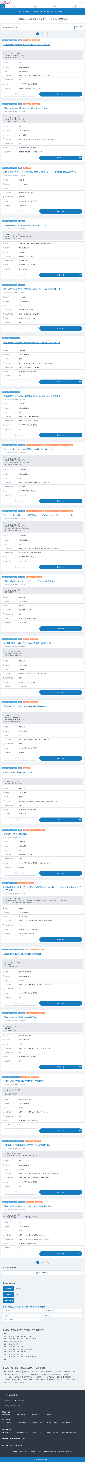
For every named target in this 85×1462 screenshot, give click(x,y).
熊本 (22, 1357)
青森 (10, 1336)
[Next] (82, 11)
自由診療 (6, 1374)
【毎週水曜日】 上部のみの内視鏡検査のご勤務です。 (27, 642)
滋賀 (22, 1349)
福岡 (10, 1357)
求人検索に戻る (44, 1273)
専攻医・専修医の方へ (52, 1432)
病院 (58, 1379)
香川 (10, 1354)
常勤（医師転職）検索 (12, 1395)
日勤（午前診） (10, 1311)
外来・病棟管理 (8, 1372)
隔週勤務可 (68, 1377)
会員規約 (33, 1451)
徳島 (14, 1354)
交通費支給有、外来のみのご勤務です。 (21, 772)
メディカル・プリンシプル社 (11, 1445)
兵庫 (18, 1349)
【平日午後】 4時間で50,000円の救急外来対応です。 (27, 706)
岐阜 (14, 1346)
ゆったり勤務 (9, 1320)
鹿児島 (34, 1357)
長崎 (18, 1357)
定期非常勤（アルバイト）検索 (15, 1400)
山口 (25, 1352)
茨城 (27, 1339)
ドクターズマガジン (52, 1422)
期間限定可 (17, 1379)
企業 (5, 1382)
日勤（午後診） (50, 1311)
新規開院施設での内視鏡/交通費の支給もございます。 (27, 225)
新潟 (19, 1341)
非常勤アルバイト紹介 (22, 1432)
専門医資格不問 (28, 1379)
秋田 (22, 1336)
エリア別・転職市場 (22, 1422)
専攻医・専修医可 (41, 1379)
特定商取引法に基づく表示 (50, 1451)
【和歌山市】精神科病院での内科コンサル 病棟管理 (26, 44)
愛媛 (18, 1354)
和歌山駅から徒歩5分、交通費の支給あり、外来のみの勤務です (31, 289)
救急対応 (18, 1372)
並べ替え (76, 26)
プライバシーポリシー (24, 1451)
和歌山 (30, 1349)
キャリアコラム (5, 1425)
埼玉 (18, 1339)
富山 (10, 1344)
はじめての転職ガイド (7, 1422)
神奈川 (22, 1339)
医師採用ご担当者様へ (79, 2)
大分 (25, 1357)
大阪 (10, 1349)
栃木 (30, 1339)
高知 (22, 1354)
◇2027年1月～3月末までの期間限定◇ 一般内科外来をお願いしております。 (38, 515)
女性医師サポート (36, 1432)
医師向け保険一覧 (21, 1415)
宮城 (18, 1336)
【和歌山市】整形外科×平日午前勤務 (20, 1017)
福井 (18, 1344)
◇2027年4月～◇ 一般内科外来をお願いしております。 (29, 449)
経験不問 (59, 1377)
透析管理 (34, 1372)
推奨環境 (40, 1451)
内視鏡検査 (49, 1372)
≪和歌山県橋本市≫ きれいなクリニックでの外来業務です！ (30, 581)
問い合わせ (70, 2)
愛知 (10, 1346)
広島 (10, 1352)
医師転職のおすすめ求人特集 (69, 1432)
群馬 (34, 1339)
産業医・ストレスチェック (19, 1374)
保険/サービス (6, 1412)
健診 (42, 1372)
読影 (74, 1372)
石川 (14, 1344)
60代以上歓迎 (50, 1377)
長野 (15, 1341)
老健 (73, 1379)
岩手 (14, 1336)
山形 (25, 1336)
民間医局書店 (50, 1415)
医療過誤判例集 (66, 1422)
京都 (14, 1349)
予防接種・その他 (35, 1374)
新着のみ (46, 1374)
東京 (10, 1339)
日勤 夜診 (8, 1315)
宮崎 (29, 1357)
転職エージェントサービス (8, 1432)
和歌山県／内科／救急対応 (15, 833)
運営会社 (15, 1451)
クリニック (66, 1379)
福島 (29, 1336)
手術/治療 (58, 1372)
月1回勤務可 (7, 1379)
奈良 (25, 1349)
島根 (22, 1352)
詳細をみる (60, 94)
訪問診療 (26, 1372)
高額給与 (47, 1315)
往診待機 (67, 1372)
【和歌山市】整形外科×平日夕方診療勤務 (22, 953)
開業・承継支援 (36, 1415)
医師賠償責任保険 (6, 1415)
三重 (22, 1346)
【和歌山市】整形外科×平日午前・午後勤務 (23, 1081)
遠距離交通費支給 (29, 1377)
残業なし (40, 1377)
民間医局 (6, 2)
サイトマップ (69, 1451)
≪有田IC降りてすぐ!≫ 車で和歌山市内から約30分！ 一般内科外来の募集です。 (40, 172)
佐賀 (14, 1357)
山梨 (11, 1341)
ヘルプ (65, 2)
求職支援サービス (7, 1430)
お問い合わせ (61, 1451)
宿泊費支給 (18, 1377)
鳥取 (18, 1352)
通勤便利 (51, 1379)
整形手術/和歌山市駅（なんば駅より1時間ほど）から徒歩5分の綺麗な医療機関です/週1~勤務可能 (42, 888)
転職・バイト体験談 (37, 1422)
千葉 (14, 1339)
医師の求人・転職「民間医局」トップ (13, 1438)
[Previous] (2, 11)
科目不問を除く (56, 1374)
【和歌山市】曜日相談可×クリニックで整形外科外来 (27, 1144)
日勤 (10, 1382)
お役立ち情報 (6, 1419)
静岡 (18, 1346)
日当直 (22, 1382)
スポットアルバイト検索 (13, 1406)
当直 (16, 1382)
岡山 (14, 1352)
